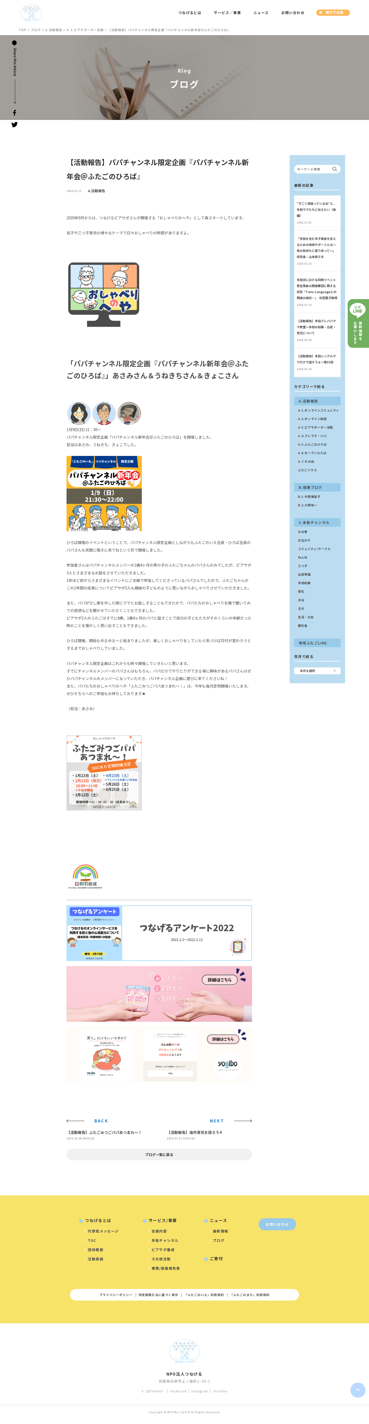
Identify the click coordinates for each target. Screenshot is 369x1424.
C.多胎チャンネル (314, 522)
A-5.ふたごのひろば (312, 444)
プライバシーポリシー (116, 1295)
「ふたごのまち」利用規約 (250, 1295)
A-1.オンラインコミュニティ (318, 410)
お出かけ (304, 540)
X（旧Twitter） (153, 1391)
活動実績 (95, 1258)
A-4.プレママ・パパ (312, 436)
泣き (301, 608)
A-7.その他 (306, 461)
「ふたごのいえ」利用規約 (204, 1295)
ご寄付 (216, 1258)
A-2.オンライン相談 (312, 419)
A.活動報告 (96, 190)
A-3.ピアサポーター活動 (315, 427)
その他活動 (161, 1258)
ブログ (218, 1240)
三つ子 (303, 566)
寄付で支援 (334, 12)
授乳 (301, 591)
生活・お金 (306, 617)
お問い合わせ (292, 12)
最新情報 (220, 1231)
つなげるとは (189, 12)
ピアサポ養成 (163, 1249)
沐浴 (301, 600)
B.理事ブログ (310, 487)
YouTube (220, 1391)
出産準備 (304, 574)
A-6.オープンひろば (312, 453)
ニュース (261, 12)
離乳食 (303, 625)
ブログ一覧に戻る (159, 1154)
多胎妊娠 (304, 583)
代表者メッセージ (103, 1231)
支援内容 (159, 1231)
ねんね (303, 557)
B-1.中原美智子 (309, 496)
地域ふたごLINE (313, 642)
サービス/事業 (163, 1220)
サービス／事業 (227, 12)
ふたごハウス (307, 470)
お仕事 (303, 531)
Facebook (178, 1391)
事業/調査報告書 (166, 1268)
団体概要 (95, 1249)
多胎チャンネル (165, 1240)
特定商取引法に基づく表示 (158, 1295)
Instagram (200, 1391)
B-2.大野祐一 (307, 505)
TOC (92, 1240)
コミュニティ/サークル (314, 549)
